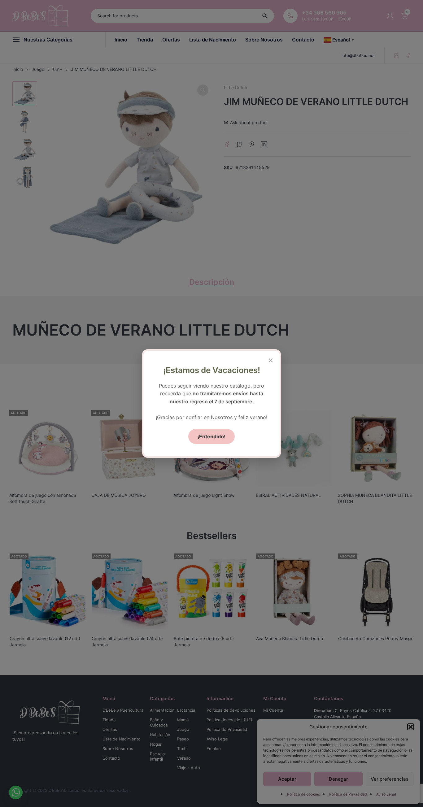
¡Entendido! (211, 436)
